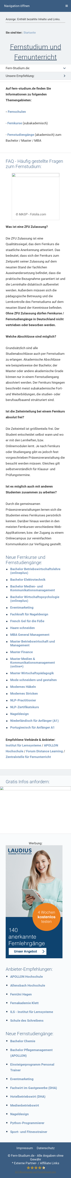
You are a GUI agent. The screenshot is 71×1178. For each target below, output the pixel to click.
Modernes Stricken (24, 693)
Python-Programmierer (27, 1123)
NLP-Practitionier (23, 700)
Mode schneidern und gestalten (33, 680)
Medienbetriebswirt (24, 1105)
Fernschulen (17, 112)
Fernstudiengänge (20, 135)
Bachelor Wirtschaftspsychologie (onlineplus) (34, 599)
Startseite (29, 32)
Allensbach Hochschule (27, 985)
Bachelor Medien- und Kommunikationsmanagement (32, 588)
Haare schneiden (22, 628)
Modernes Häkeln (23, 687)
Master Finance (21, 652)
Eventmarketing (22, 607)
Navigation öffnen (17, 6)
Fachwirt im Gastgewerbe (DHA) (33, 1088)
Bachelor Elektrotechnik (27, 579)
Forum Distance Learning (44, 751)
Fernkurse (14, 123)
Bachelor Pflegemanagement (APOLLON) (31, 1053)
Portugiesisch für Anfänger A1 (32, 727)
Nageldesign (19, 714)
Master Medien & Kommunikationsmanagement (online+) (32, 662)
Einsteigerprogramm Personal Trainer (32, 1067)
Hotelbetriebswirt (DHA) (27, 1096)
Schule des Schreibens (27, 1020)
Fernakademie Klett (24, 1003)
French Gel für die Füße (27, 621)
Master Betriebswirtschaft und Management (32, 643)
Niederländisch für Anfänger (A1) (34, 721)
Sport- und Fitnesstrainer (28, 1132)
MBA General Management (29, 635)
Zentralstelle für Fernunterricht (28, 757)
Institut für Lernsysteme (23, 745)
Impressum (24, 1148)
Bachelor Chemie (22, 1041)
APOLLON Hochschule (26, 976)
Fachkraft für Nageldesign (29, 614)
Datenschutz (46, 1148)
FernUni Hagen (21, 994)
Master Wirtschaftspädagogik (32, 673)
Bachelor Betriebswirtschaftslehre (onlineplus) (35, 571)
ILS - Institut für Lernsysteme (31, 1012)
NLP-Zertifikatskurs (24, 707)
